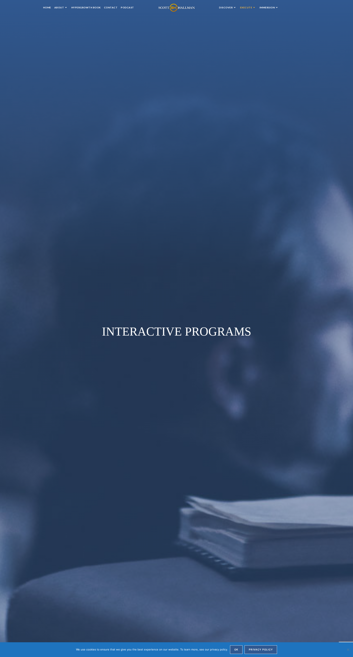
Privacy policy (261, 649)
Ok (236, 649)
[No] (348, 650)
